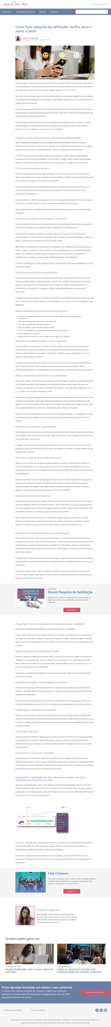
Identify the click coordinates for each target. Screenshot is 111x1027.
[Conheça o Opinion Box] (12, 4)
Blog (24, 4)
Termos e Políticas (38, 1010)
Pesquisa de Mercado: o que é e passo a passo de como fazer (29, 970)
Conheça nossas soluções (95, 992)
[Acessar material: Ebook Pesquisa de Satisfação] (30, 598)
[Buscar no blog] (106, 12)
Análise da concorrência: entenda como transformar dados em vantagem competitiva (79, 970)
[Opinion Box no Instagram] (102, 1010)
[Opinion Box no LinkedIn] (97, 1010)
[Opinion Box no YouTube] (106, 1010)
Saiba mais (72, 891)
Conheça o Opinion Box (99, 4)
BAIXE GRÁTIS (72, 610)
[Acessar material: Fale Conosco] (30, 882)
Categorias (6, 12)
